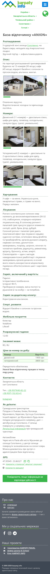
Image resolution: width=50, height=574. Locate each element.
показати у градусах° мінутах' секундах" (24, 464)
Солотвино (32, 45)
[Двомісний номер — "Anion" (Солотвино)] (13, 136)
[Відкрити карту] (25, 461)
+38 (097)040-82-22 (17, 390)
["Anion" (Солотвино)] (13, 85)
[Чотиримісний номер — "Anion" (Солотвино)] (13, 175)
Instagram (7, 399)
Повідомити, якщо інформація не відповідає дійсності (25, 478)
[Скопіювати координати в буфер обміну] (29, 461)
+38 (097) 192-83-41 (12, 393)
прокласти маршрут (14, 468)
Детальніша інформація (14, 428)
